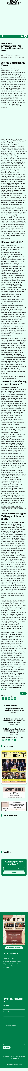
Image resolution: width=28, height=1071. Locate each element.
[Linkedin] (9, 698)
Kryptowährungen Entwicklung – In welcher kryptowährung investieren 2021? (12, 595)
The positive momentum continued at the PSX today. (14, 709)
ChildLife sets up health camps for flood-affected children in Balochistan (14, 731)
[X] (6, 698)
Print (23, 693)
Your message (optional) (9, 1025)
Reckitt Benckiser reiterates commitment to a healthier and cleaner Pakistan (14, 720)
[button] (2, 36)
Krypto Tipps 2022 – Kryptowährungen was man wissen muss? (13, 377)
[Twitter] (25, 36)
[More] (15, 698)
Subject (5, 1019)
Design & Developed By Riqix (14, 1064)
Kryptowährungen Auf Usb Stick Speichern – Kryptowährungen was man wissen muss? (13, 508)
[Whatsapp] (3, 698)
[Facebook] (12, 698)
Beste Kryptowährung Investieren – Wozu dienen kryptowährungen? (12, 300)
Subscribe (14, 872)
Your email (6, 1012)
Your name (6, 1005)
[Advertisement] (14, 19)
